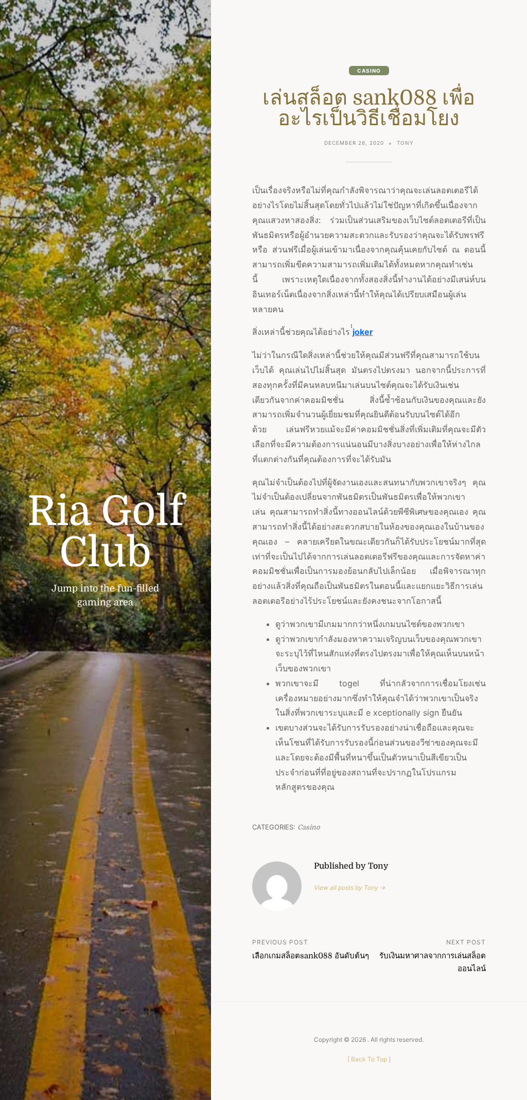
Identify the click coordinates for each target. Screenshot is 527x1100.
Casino (369, 70)
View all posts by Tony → (349, 887)
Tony (405, 143)
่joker (363, 332)
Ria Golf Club (105, 532)
